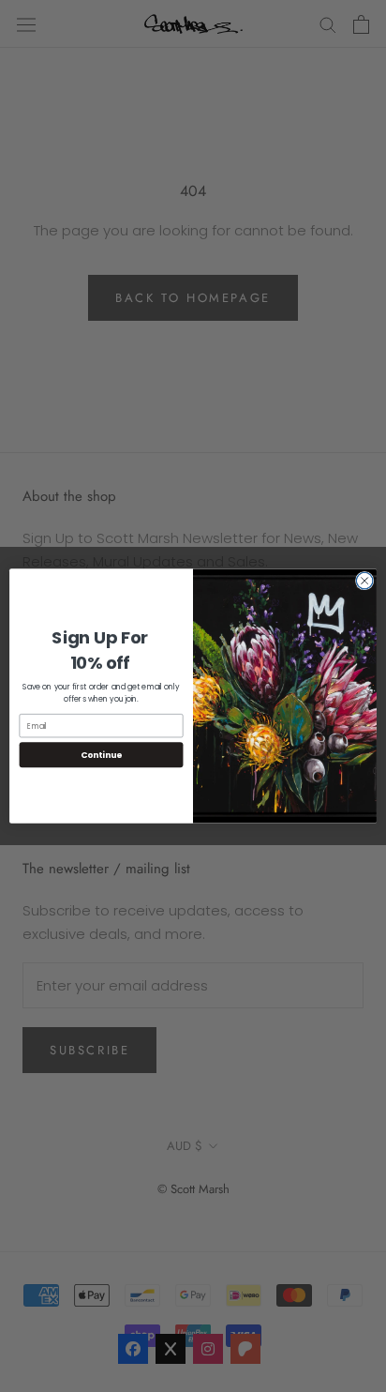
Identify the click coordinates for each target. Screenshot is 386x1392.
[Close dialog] (364, 580)
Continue (101, 755)
